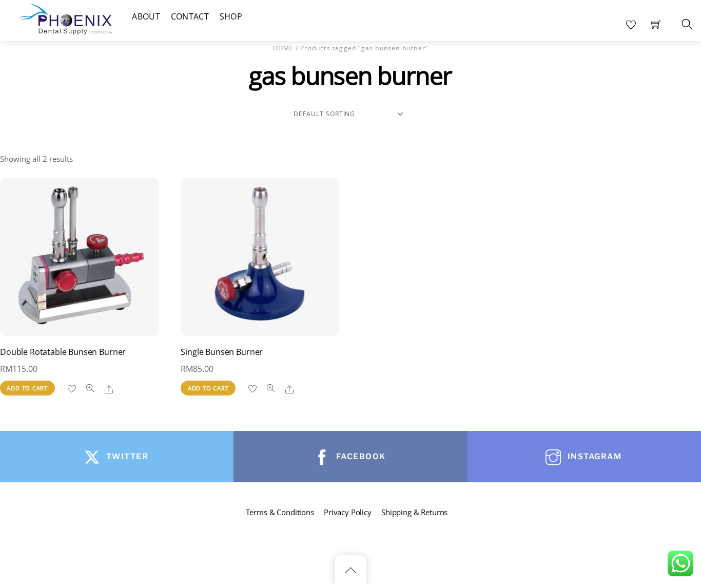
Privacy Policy (348, 512)
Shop (231, 16)
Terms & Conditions (280, 512)
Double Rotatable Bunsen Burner (63, 351)
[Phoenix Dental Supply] (65, 18)
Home (283, 48)
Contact (190, 16)
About (146, 16)
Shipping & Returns (414, 512)
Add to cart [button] (27, 388)
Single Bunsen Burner (222, 351)
